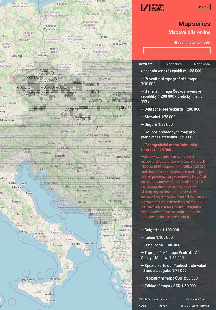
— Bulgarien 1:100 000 (160, 230)
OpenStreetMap (200, 305)
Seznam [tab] (146, 64)
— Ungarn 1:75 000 (157, 124)
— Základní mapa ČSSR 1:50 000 (168, 286)
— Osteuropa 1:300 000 (160, 245)
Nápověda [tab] (202, 64)
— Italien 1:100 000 (157, 237)
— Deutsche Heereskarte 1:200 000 (170, 109)
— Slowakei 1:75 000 (158, 117)
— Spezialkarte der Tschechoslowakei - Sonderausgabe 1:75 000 (173, 268)
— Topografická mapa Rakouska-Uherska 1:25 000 (170, 147)
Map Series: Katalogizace (153, 299)
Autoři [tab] (142, 305)
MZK (187, 305)
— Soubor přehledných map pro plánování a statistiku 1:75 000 (168, 134)
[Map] (108, 155)
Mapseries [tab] (174, 64)
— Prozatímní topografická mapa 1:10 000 (169, 81)
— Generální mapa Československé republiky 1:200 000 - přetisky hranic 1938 (172, 96)
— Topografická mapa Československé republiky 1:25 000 (171, 68)
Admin (163, 305)
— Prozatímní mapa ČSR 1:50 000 (169, 278)
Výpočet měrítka (195, 299)
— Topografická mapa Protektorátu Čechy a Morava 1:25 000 (170, 255)
